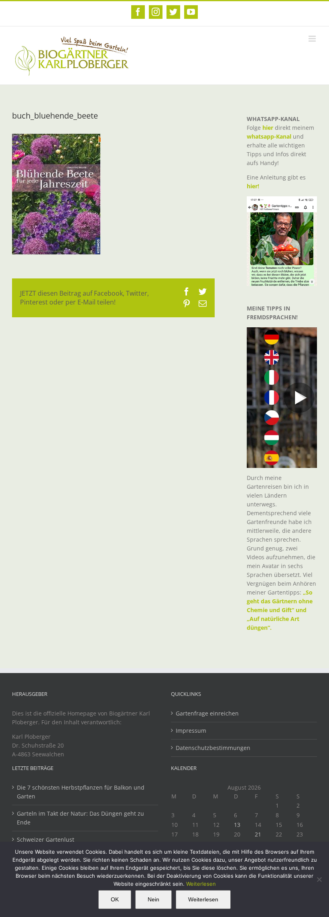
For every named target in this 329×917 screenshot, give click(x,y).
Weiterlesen (201, 884)
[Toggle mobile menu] (313, 38)
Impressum (191, 730)
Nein (153, 899)
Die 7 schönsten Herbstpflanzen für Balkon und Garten (80, 792)
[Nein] (319, 879)
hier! (254, 186)
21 (258, 834)
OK (115, 899)
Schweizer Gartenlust (45, 839)
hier (267, 127)
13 (237, 824)
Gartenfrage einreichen (207, 713)
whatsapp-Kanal (269, 136)
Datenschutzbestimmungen (213, 748)
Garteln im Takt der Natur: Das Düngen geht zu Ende (80, 818)
